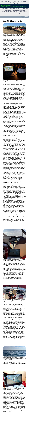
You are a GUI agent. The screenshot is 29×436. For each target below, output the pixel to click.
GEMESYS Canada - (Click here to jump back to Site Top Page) (14, 2)
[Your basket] (22, 17)
